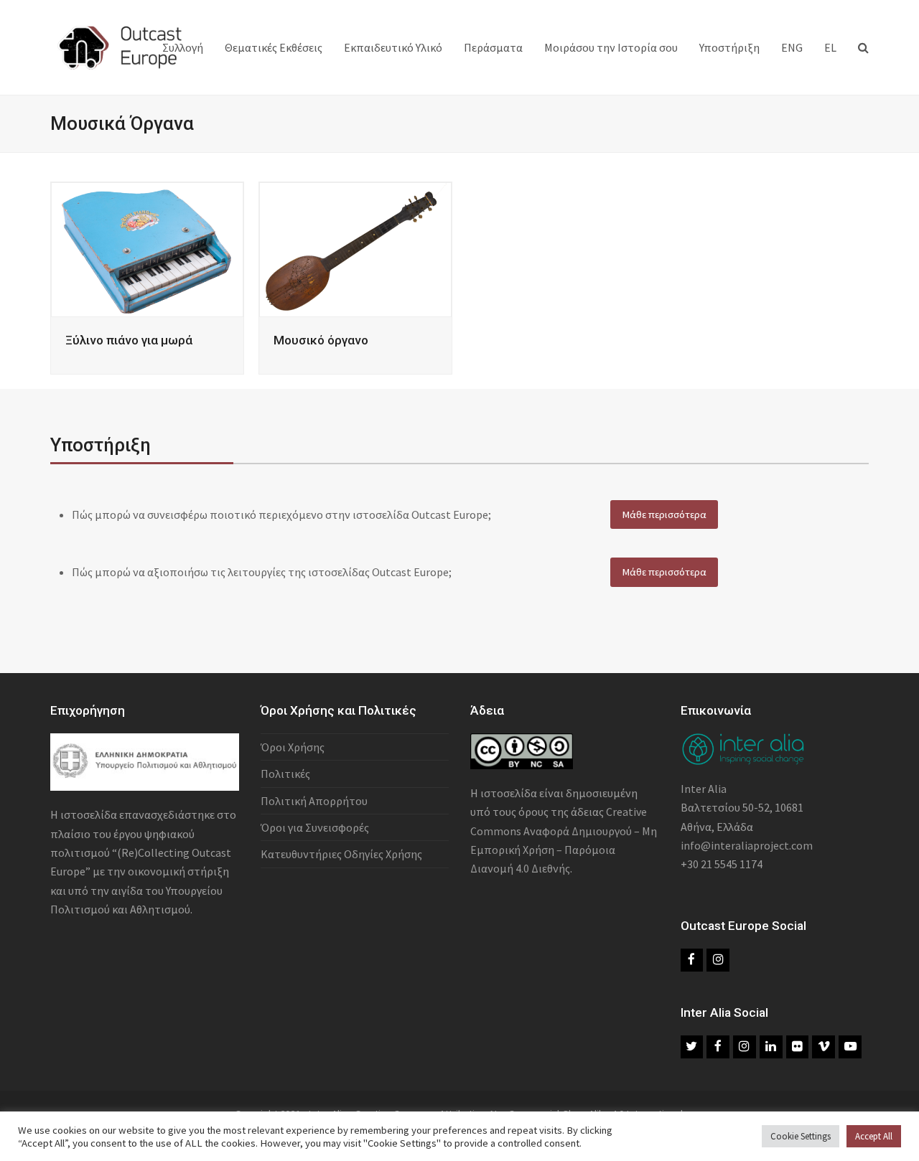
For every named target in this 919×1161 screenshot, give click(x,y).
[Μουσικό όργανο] (355, 248)
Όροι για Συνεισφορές (315, 827)
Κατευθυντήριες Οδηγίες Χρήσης (341, 854)
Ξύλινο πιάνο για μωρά (128, 340)
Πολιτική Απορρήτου (314, 801)
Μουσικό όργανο (321, 340)
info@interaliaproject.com (747, 845)
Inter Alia (704, 788)
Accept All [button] (873, 1136)
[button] (863, 47)
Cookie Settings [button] (800, 1136)
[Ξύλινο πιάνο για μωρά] (147, 248)
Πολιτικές (285, 773)
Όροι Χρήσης (293, 747)
